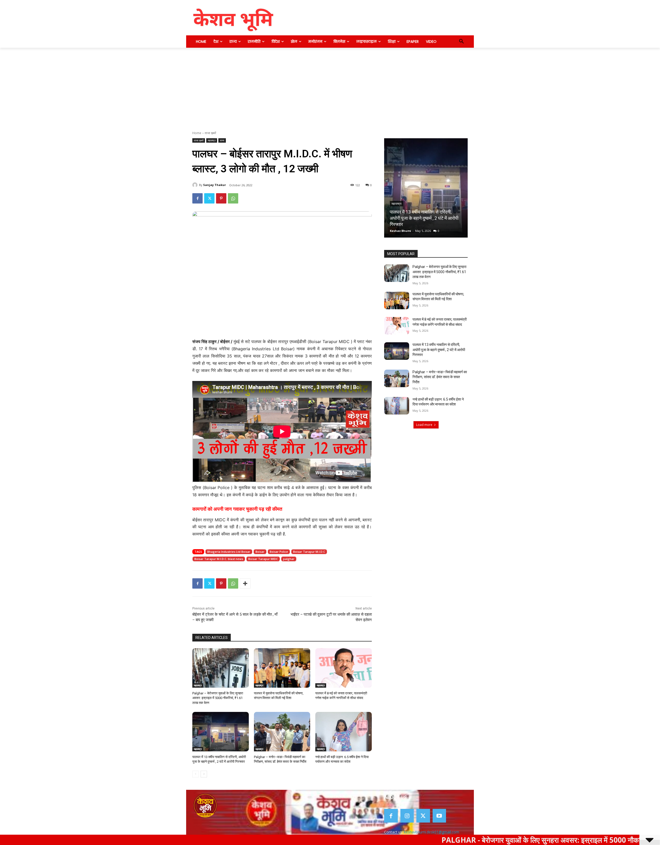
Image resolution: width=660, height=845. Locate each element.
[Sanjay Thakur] (195, 185)
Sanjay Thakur (214, 185)
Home (196, 133)
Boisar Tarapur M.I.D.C (309, 552)
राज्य (222, 140)
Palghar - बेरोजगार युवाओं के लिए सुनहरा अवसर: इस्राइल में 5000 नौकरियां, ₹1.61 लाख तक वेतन (517, 840)
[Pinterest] (221, 198)
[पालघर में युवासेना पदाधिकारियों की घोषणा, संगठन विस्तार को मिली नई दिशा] (282, 668)
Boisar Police (279, 552)
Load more (424, 425)
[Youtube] (439, 816)
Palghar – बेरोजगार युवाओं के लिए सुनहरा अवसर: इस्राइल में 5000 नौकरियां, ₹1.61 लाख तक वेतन (217, 697)
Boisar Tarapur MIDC (263, 559)
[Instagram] (407, 816)
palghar (288, 559)
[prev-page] (195, 774)
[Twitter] (209, 198)
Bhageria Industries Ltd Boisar (228, 552)
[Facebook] (197, 198)
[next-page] (204, 774)
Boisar (260, 552)
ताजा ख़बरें (210, 133)
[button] (461, 41)
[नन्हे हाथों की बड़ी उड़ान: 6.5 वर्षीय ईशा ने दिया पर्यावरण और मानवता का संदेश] (343, 731)
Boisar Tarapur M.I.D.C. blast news (218, 559)
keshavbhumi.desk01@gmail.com (431, 832)
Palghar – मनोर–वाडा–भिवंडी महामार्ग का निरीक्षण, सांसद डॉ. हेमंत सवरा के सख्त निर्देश (439, 377)
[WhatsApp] (233, 198)
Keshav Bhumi (420, 231)
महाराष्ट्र (212, 140)
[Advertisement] (330, 86)
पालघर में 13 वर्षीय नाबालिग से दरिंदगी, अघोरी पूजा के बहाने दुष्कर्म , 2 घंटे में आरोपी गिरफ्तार (438, 350)
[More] (245, 583)
